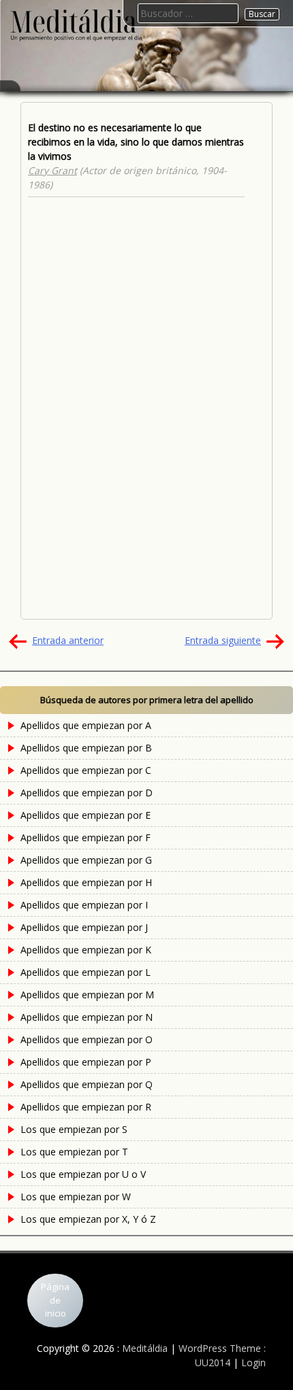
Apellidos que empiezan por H (86, 882)
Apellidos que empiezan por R (85, 1106)
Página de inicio (55, 1300)
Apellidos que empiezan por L (85, 972)
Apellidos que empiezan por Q (86, 1084)
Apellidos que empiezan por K (85, 949)
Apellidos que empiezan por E (85, 815)
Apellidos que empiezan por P (85, 1061)
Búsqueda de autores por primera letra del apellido (146, 700)
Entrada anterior (68, 640)
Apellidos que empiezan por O (86, 1039)
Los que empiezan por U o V (83, 1174)
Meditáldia (145, 1348)
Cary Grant (52, 170)
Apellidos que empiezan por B (86, 747)
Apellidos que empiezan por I (84, 904)
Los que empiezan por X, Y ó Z (88, 1219)
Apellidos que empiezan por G (86, 859)
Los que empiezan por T (74, 1151)
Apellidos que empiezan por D (86, 792)
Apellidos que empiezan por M (87, 994)
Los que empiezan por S (73, 1129)
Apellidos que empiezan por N (86, 1017)
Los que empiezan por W (75, 1196)
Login (253, 1362)
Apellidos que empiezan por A (85, 725)
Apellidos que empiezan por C (85, 770)
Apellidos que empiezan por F (85, 837)
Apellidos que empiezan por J (84, 927)
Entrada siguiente (223, 640)
